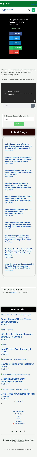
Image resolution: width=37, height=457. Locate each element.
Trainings (18, 419)
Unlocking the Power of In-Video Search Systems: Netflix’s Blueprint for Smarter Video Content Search (18, 146)
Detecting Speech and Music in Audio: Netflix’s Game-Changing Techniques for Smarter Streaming (18, 185)
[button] (29, 10)
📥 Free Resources (18, 423)
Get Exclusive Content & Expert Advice (16, 116)
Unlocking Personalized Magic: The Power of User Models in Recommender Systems (18, 211)
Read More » (9, 150)
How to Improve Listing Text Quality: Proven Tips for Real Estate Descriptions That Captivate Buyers (18, 198)
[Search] (33, 106)
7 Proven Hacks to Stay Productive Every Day (13, 380)
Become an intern (18, 411)
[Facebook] (3, 4)
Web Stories (18, 414)
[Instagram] (9, 4)
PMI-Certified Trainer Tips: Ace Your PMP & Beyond (17, 335)
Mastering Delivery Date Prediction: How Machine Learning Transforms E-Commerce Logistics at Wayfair (19, 159)
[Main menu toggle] (33, 10)
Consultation (18, 421)
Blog (18, 416)
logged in (13, 292)
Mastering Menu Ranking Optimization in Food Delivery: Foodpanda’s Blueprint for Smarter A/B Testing (19, 266)
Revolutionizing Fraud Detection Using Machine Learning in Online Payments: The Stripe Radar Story (18, 238)
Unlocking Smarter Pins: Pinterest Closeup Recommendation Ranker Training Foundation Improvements (18, 225)
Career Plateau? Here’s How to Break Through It (16, 320)
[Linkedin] (6, 4)
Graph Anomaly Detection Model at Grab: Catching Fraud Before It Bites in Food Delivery (18, 172)
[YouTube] (1, 4)
